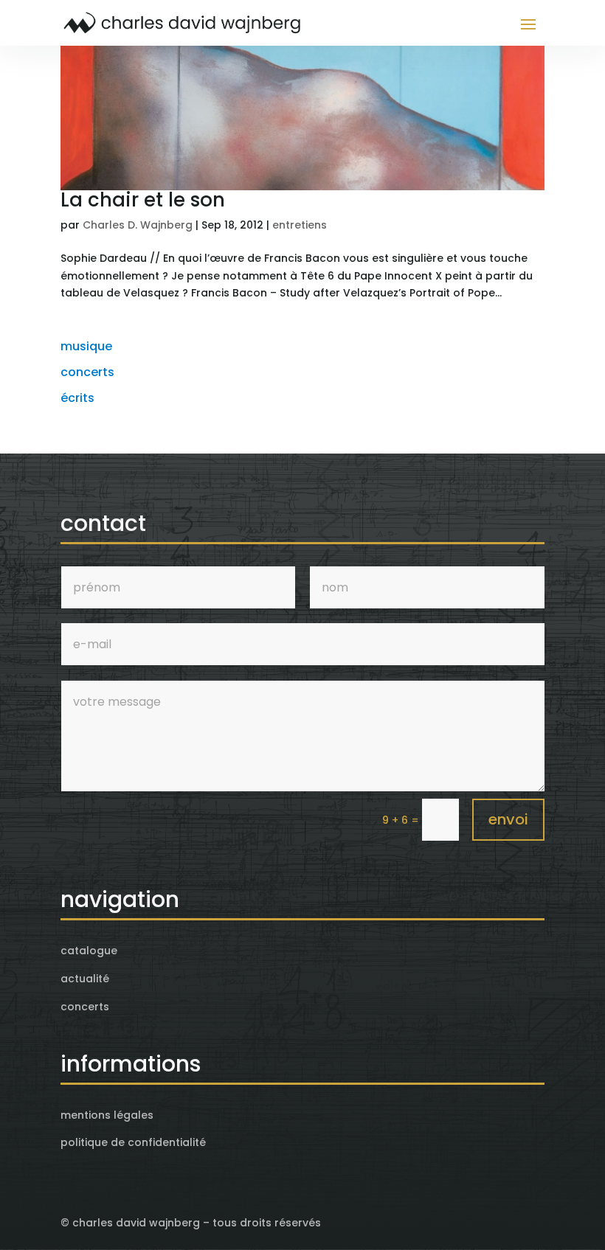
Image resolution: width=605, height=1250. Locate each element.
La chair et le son (142, 200)
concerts (87, 372)
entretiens (299, 225)
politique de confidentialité (133, 1142)
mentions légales (106, 1115)
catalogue (88, 950)
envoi (508, 819)
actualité (84, 978)
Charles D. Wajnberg (138, 225)
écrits (77, 397)
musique (86, 346)
